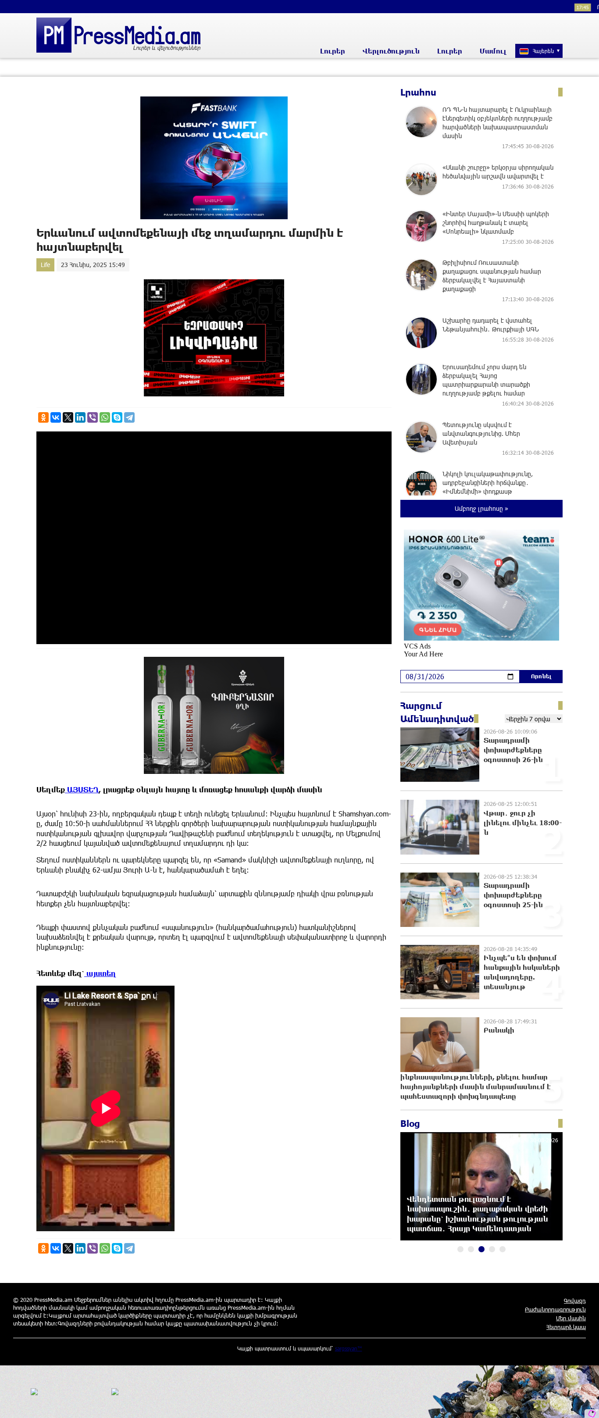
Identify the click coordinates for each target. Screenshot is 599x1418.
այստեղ (100, 973)
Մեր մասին (571, 1318)
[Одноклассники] (43, 417)
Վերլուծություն (391, 51)
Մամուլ (493, 51)
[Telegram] (129, 417)
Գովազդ (575, 1300)
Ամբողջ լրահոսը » (481, 508)
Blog (410, 1123)
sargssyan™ (348, 1348)
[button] (460, 1249)
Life (45, 264)
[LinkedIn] (80, 417)
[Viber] (92, 417)
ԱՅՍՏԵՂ (82, 789)
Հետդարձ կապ (566, 1326)
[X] (68, 417)
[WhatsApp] (105, 417)
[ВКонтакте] (55, 417)
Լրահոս (418, 92)
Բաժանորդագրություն (555, 1309)
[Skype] (117, 417)
